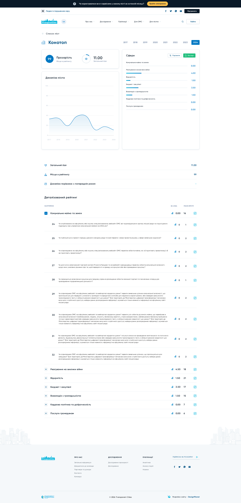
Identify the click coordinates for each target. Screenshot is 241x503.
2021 (165, 42)
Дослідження (105, 22)
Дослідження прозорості (118, 462)
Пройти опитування (157, 4)
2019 (145, 42)
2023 (185, 42)
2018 (135, 42)
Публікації (122, 22)
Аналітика (147, 462)
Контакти (78, 473)
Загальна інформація (82, 462)
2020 (155, 42)
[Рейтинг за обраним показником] (195, 224)
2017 (125, 42)
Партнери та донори (82, 469)
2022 (175, 42)
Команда (77, 477)
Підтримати (192, 11)
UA (64, 22)
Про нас (88, 22)
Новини (146, 469)
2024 (195, 42)
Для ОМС (138, 22)
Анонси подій (148, 466)
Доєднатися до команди (84, 466)
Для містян (154, 22)
